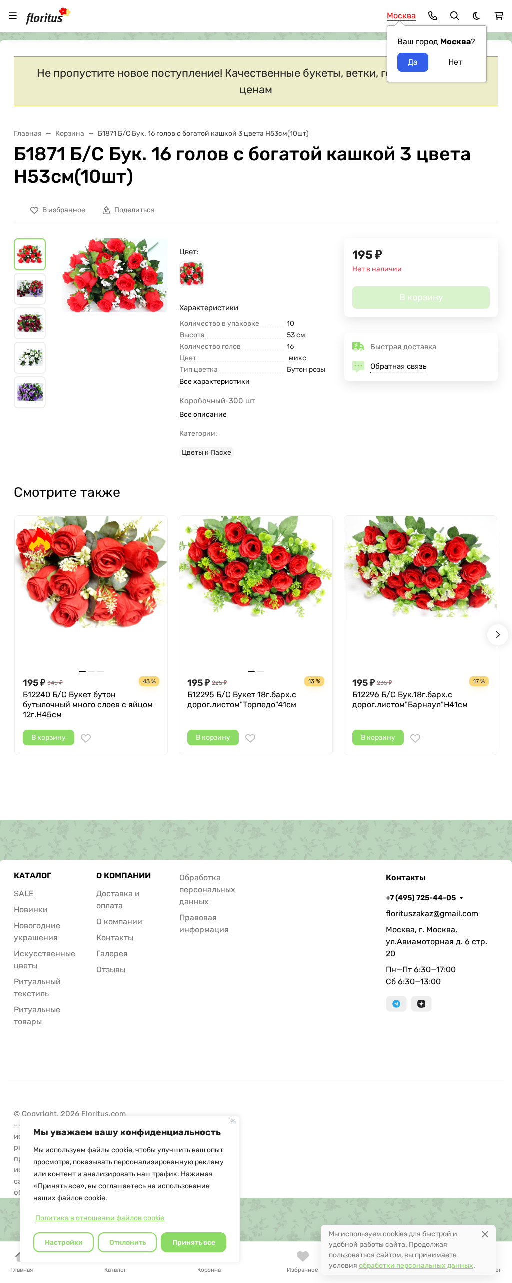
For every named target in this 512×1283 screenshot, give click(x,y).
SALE (24, 893)
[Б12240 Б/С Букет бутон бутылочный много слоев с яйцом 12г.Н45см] (91, 592)
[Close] (485, 1234)
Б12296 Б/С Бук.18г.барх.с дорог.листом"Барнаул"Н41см (410, 700)
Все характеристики (215, 382)
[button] (192, 274)
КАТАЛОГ (33, 876)
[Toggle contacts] (433, 16)
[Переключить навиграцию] (13, 16)
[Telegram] (396, 1004)
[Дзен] (421, 1004)
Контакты (115, 937)
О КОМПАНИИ (123, 876)
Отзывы (111, 969)
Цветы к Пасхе (207, 452)
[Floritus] (48, 15)
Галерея (112, 953)
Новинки (31, 909)
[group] (115, 324)
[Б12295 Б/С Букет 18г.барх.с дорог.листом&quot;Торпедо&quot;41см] (256, 592)
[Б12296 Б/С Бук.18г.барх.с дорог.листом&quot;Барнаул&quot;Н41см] (420, 592)
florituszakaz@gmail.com (432, 913)
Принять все (194, 1242)
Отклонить (128, 1242)
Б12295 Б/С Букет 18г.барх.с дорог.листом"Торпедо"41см (242, 700)
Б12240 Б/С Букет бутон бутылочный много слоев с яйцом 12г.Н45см (88, 705)
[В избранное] (86, 738)
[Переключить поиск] (455, 16)
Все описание (203, 414)
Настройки (64, 1242)
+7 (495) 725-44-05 (421, 898)
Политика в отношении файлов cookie (100, 1218)
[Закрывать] (233, 1120)
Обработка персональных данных (208, 889)
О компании (119, 921)
